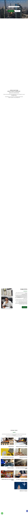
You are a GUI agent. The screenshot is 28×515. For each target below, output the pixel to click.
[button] (3, 1)
